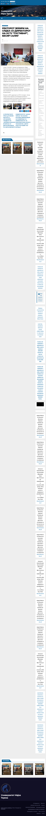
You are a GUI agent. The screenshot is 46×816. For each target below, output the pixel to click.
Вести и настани (42, 811)
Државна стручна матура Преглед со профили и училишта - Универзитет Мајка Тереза (40, 313)
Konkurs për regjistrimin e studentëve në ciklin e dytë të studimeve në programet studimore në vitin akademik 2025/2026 (40, 373)
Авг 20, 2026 (17, 771)
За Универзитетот (36, 803)
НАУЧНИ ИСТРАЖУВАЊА (30, 807)
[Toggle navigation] (43, 18)
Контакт (43, 813)
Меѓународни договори (40, 807)
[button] (41, 18)
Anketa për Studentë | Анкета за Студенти (40, 297)
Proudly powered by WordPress (6, 807)
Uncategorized (5, 25)
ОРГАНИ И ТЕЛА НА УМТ (35, 805)
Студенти (43, 805)
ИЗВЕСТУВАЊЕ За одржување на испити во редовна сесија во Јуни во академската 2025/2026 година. (40, 712)
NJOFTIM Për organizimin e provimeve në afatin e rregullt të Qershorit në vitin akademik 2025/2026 (40, 698)
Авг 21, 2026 (6, 771)
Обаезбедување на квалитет (32, 811)
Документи (39, 813)
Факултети (43, 803)
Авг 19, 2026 (39, 771)
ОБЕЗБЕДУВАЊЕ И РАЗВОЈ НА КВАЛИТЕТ (36, 809)
